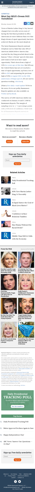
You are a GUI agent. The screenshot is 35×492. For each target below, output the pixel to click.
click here (18, 81)
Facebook (12, 94)
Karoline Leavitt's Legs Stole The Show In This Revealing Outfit (8, 270)
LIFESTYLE (5, 14)
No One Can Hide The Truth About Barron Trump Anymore (8, 316)
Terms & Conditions (23, 476)
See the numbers (17, 406)
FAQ (20, 474)
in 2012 (7, 73)
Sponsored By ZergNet (27, 249)
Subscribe (25, 141)
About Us (6, 474)
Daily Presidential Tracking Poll (16, 422)
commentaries (19, 374)
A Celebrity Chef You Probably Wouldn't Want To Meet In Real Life (26, 270)
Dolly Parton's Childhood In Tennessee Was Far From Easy (26, 293)
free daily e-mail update (16, 86)
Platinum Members (14, 381)
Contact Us (21, 477)
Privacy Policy (12, 476)
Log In (31, 2)
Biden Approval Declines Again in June (19, 428)
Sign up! (17, 164)
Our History (14, 474)
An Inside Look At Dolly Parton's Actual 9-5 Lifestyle (8, 340)
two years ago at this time (14, 65)
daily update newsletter (24, 368)
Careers (13, 477)
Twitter (4, 94)
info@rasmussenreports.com (12, 487)
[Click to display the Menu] (2, 2)
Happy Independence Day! (14, 435)
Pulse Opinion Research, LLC (22, 114)
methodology (9, 117)
